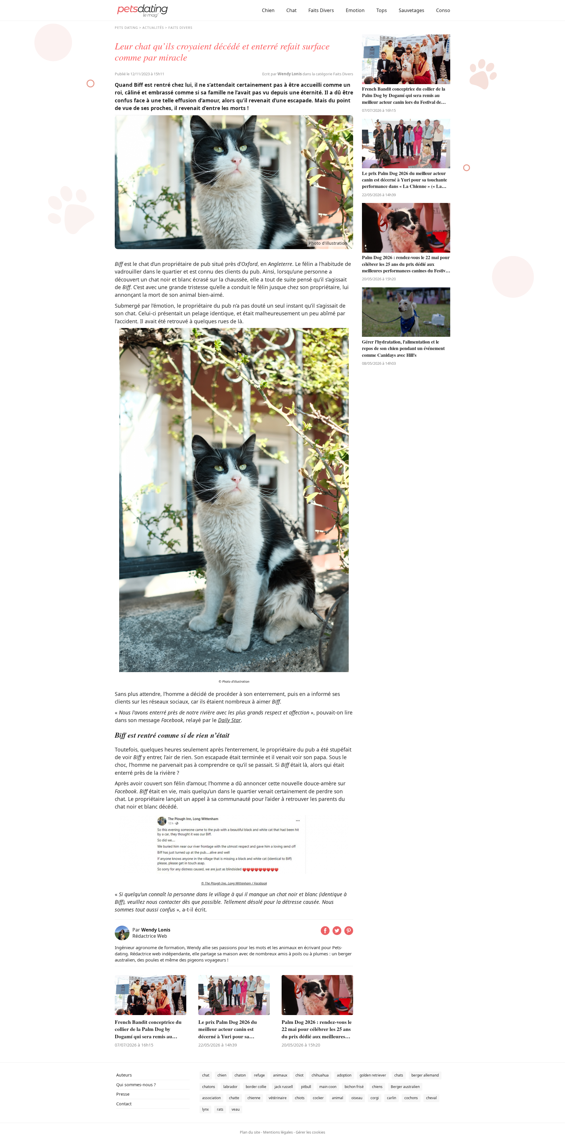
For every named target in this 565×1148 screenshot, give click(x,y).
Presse (122, 1094)
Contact (124, 1104)
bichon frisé (354, 1086)
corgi (374, 1097)
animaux (280, 1075)
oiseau (356, 1097)
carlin (391, 1097)
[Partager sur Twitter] (337, 933)
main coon (327, 1086)
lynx (205, 1109)
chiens (377, 1086)
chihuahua (320, 1075)
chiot (299, 1075)
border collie (256, 1086)
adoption (344, 1075)
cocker (318, 1097)
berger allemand (425, 1075)
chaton (240, 1075)
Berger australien (405, 1086)
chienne (253, 1097)
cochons (411, 1097)
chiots (300, 1097)
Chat (291, 10)
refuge (259, 1075)
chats (398, 1075)
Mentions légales (278, 1132)
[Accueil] (142, 10)
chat (205, 1075)
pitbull (306, 1086)
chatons (208, 1086)
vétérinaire (278, 1097)
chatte (234, 1097)
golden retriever (373, 1075)
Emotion (355, 10)
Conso (443, 10)
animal (337, 1097)
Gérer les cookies (310, 1132)
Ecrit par (282, 73)
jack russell (284, 1086)
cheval (431, 1097)
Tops (381, 10)
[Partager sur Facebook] (325, 933)
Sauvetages (411, 10)
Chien (268, 10)
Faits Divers (321, 10)
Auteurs (124, 1075)
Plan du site (250, 1132)
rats (220, 1109)
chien (221, 1075)
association (211, 1097)
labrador (230, 1086)
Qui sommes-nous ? (136, 1084)
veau (236, 1109)
